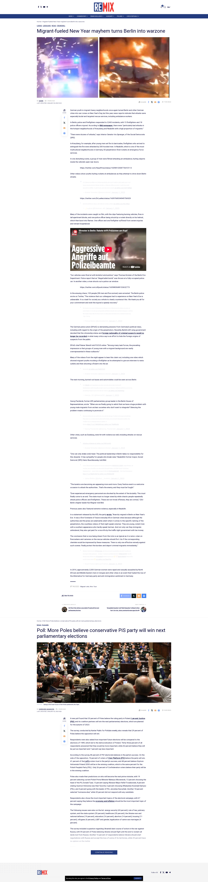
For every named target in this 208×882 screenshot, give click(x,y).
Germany (47, 25)
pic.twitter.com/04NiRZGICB (97, 369)
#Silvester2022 (123, 554)
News (54, 25)
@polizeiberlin (122, 556)
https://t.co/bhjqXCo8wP (90, 474)
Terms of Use (106, 878)
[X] (41, 7)
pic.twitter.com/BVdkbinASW (106, 474)
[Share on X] (151, 102)
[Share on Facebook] (148, 102)
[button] (138, 878)
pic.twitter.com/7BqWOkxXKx (110, 424)
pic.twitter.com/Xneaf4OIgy (116, 390)
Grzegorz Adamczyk (46, 709)
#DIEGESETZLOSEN (117, 465)
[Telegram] (47, 7)
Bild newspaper (106, 125)
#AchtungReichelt (114, 471)
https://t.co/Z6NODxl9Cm (94, 424)
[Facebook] (38, 7)
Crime (39, 25)
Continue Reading (104, 852)
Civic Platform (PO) (116, 758)
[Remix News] (104, 7)
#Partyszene (98, 551)
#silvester (91, 443)
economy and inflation (105, 801)
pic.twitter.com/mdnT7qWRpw (123, 188)
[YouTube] (44, 7)
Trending (61, 25)
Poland (45, 625)
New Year (93, 586)
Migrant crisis (84, 586)
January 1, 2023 (118, 192)
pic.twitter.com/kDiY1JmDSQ (103, 443)
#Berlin (87, 385)
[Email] (155, 102)
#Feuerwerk (99, 556)
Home (39, 21)
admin (41, 101)
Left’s (87, 761)
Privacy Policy (93, 878)
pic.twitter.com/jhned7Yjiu (103, 559)
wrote (109, 514)
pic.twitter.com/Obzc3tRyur (122, 204)
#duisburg (86, 443)
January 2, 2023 (115, 564)
